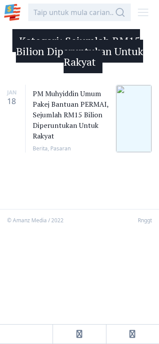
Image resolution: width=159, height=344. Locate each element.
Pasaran (60, 148)
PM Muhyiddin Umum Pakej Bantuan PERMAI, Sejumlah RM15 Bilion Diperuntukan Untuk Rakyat (71, 115)
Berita (40, 148)
